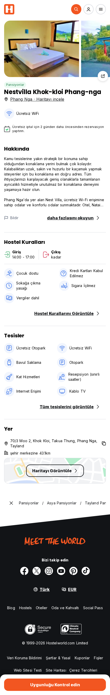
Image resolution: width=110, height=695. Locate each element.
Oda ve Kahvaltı (65, 608)
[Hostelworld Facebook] (24, 571)
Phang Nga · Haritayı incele (37, 99)
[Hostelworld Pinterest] (73, 571)
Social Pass (93, 608)
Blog (11, 608)
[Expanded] (11, 503)
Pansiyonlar (15, 85)
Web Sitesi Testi (28, 670)
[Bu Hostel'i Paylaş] (103, 76)
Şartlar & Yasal (58, 658)
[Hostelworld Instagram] (49, 571)
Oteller (41, 608)
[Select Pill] (76, 9)
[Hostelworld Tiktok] (86, 571)
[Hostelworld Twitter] (36, 571)
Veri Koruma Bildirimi (24, 658)
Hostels (25, 608)
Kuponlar (82, 658)
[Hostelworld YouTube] (61, 571)
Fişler (98, 658)
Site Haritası (56, 670)
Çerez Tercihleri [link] (83, 670)
